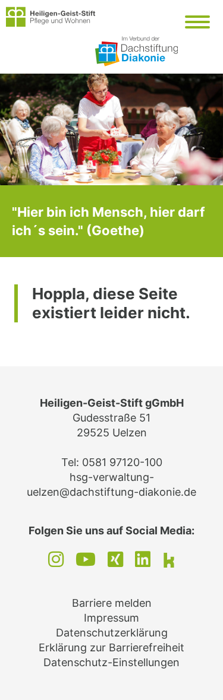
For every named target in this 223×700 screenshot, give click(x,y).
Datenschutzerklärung (112, 632)
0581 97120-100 (122, 462)
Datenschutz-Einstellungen (111, 662)
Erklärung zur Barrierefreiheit (111, 647)
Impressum (111, 618)
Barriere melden (112, 603)
